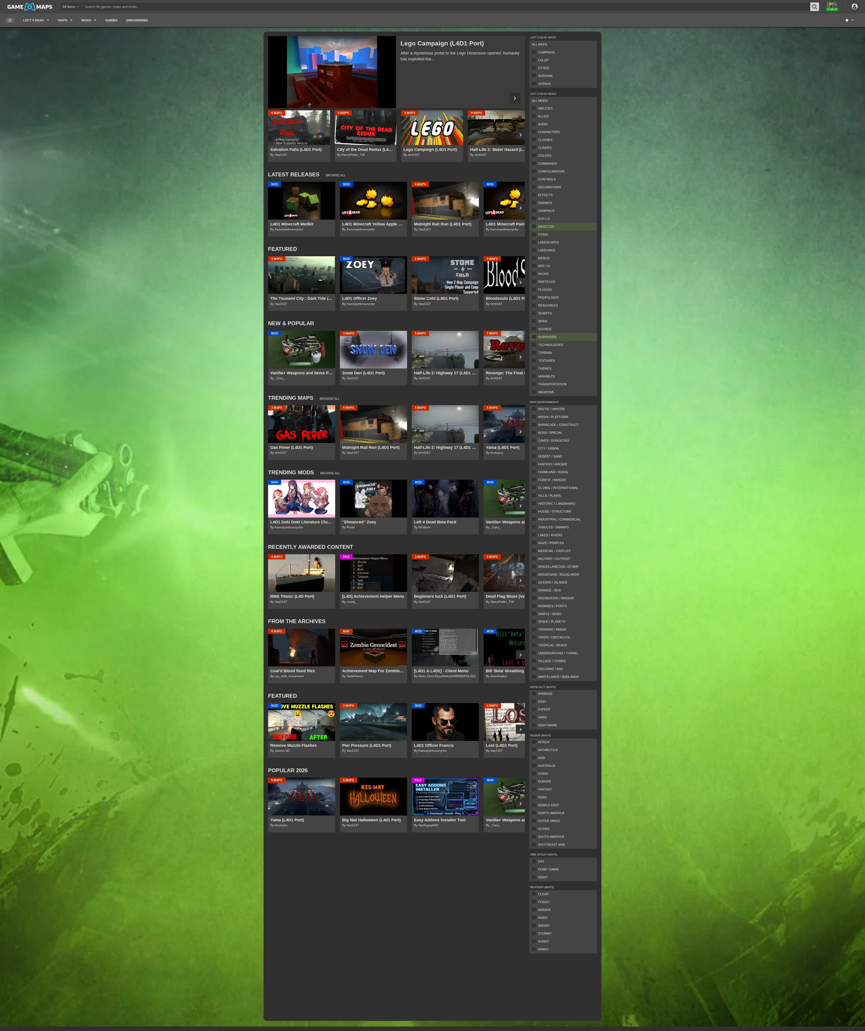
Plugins (545, 289)
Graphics (546, 211)
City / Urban (548, 448)
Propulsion (548, 297)
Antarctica (548, 750)
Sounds (544, 329)
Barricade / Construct (558, 425)
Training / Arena (552, 629)
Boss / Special (550, 432)
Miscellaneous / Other (558, 566)
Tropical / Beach (552, 645)
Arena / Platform (553, 417)
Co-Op (543, 60)
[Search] (814, 6)
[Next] (514, 98)
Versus (544, 84)
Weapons (546, 392)
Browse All (336, 175)
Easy (542, 701)
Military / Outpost (554, 559)
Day (541, 861)
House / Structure (554, 511)
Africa (543, 742)
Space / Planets (551, 621)
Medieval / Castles (554, 551)
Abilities (545, 108)
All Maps (539, 44)
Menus (543, 258)
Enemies (545, 203)
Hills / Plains (549, 495)
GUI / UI (544, 218)
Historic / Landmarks (556, 503)
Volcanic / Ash (550, 669)
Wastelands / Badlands (558, 677)
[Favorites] (10, 20)
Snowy (544, 925)
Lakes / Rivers (550, 535)
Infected (546, 226)
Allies (543, 116)
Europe (544, 781)
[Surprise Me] (849, 20)
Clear (543, 894)
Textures (546, 360)
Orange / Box (549, 590)
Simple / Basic (550, 614)
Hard (542, 717)
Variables (546, 376)
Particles (546, 282)
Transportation (552, 384)
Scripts (545, 313)
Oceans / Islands (552, 582)
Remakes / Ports (552, 606)
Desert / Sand (550, 456)
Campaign (546, 52)
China (543, 773)
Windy (543, 949)
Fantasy (545, 789)
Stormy (545, 933)
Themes (544, 368)
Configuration (551, 171)
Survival (545, 76)
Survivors (547, 337)
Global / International (558, 488)
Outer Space (549, 821)
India (542, 797)
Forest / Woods (552, 480)
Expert (544, 709)
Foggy (544, 902)
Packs (543, 274)
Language (546, 250)
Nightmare (547, 725)
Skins (542, 321)
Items (543, 234)
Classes (545, 140)
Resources (548, 305)
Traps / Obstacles (554, 637)
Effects (545, 195)
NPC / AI (544, 266)
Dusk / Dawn (548, 869)
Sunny (543, 941)
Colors (544, 155)
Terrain (545, 352)
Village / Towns (552, 661)
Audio (543, 124)
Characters (549, 132)
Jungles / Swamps (553, 527)
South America (551, 836)
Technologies (550, 345)
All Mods (540, 100)
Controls (547, 179)
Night (543, 877)
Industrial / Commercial (559, 519)
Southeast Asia (551, 844)
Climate (545, 148)
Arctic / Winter (551, 409)
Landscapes (548, 242)
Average (545, 693)
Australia (546, 766)
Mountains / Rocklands (558, 574)
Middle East (548, 805)
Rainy (543, 918)
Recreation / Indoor (556, 598)
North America (551, 813)
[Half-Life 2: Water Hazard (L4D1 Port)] (332, 72)
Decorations (549, 187)
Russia (544, 829)
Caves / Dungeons (553, 440)
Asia (541, 758)
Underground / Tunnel (558, 653)
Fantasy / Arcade (552, 464)
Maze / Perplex (551, 543)
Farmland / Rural (553, 472)
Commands (547, 163)
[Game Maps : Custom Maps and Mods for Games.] (30, 6)
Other (543, 68)
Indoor (544, 910)
